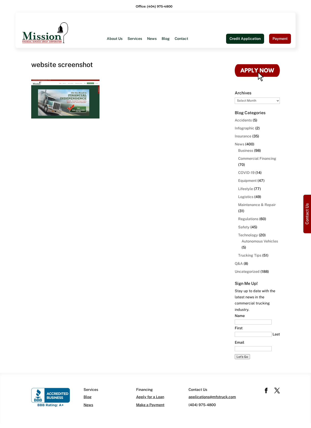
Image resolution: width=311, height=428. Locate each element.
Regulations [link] (248, 219)
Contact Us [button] (307, 214)
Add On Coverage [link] (186, 87)
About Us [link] (114, 39)
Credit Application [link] (245, 38)
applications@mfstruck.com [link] (212, 397)
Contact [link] (181, 39)
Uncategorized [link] (247, 271)
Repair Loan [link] (117, 105)
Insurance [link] (243, 136)
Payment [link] (280, 38)
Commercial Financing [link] (257, 158)
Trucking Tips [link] (249, 255)
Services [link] (134, 39)
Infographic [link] (244, 128)
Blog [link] (166, 39)
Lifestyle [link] (245, 189)
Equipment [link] (247, 180)
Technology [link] (248, 235)
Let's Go (242, 356)
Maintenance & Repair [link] (257, 205)
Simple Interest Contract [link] (191, 78)
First (238, 328)
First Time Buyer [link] (121, 78)
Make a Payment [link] (150, 405)
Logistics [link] (245, 197)
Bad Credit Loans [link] (121, 87)
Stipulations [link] (181, 96)
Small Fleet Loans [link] (186, 69)
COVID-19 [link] (246, 172)
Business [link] (245, 150)
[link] (45, 32)
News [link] (152, 39)
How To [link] (113, 69)
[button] (266, 391)
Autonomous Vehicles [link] (260, 241)
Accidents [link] (243, 120)
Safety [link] (244, 227)
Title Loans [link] (116, 96)
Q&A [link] (239, 263)
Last (276, 334)
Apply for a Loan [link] (150, 397)
